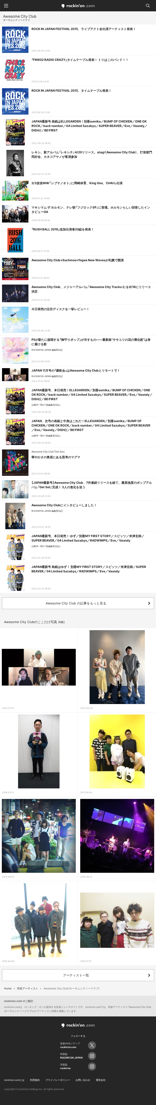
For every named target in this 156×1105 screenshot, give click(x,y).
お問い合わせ (83, 1079)
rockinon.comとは (14, 1079)
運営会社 (101, 1079)
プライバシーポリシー (58, 1079)
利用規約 (35, 1079)
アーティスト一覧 (76, 975)
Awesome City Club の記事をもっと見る (76, 603)
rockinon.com (78, 6)
